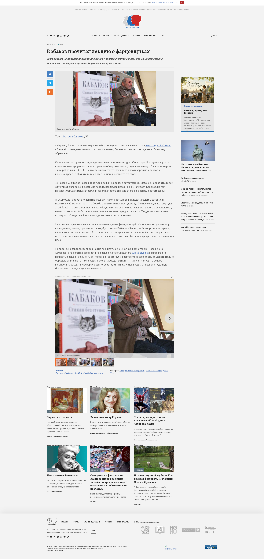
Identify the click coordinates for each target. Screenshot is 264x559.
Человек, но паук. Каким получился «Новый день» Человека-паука (149, 420)
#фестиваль (138, 504)
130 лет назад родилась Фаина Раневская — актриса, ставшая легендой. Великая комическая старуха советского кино (66, 483)
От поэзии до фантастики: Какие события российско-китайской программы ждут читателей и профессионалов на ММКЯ (108, 482)
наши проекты (150, 35)
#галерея (98, 373)
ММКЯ (92, 445)
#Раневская (51, 491)
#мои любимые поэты (109, 433)
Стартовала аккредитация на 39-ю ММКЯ (197, 204)
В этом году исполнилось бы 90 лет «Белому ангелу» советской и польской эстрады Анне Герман (110, 425)
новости (96, 35)
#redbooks (68, 373)
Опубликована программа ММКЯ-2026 (192, 180)
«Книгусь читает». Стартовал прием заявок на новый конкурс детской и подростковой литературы (197, 216)
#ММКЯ (93, 502)
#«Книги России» (59, 371)
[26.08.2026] (110, 447)
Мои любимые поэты (98, 387)
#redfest (78, 373)
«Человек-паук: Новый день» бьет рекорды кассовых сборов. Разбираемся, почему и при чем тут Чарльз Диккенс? (153, 432)
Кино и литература (141, 387)
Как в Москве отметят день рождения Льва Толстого (196, 229)
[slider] (114, 323)
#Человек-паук (151, 440)
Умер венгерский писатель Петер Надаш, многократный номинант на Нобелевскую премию (197, 191)
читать (106, 35)
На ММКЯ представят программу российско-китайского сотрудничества (108, 495)
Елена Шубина (140, 252)
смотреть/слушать (121, 35)
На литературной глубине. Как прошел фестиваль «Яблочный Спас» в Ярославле (153, 479)
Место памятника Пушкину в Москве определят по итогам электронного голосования (196, 167)
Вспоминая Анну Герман (105, 417)
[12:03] (110, 389)
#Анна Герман (95, 433)
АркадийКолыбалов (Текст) (132, 370)
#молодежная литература (57, 436)
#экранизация (139, 440)
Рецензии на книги (54, 387)
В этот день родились (71, 445)
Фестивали (138, 445)
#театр (59, 491)
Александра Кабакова (158, 145)
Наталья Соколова (73, 136)
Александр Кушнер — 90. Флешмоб (196, 111)
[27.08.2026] (67, 447)
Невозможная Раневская (62, 475)
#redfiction (88, 373)
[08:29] (154, 389)
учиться (136, 35)
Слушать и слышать (59, 417)
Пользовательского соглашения (164, 3)
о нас (162, 35)
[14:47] (67, 389)
